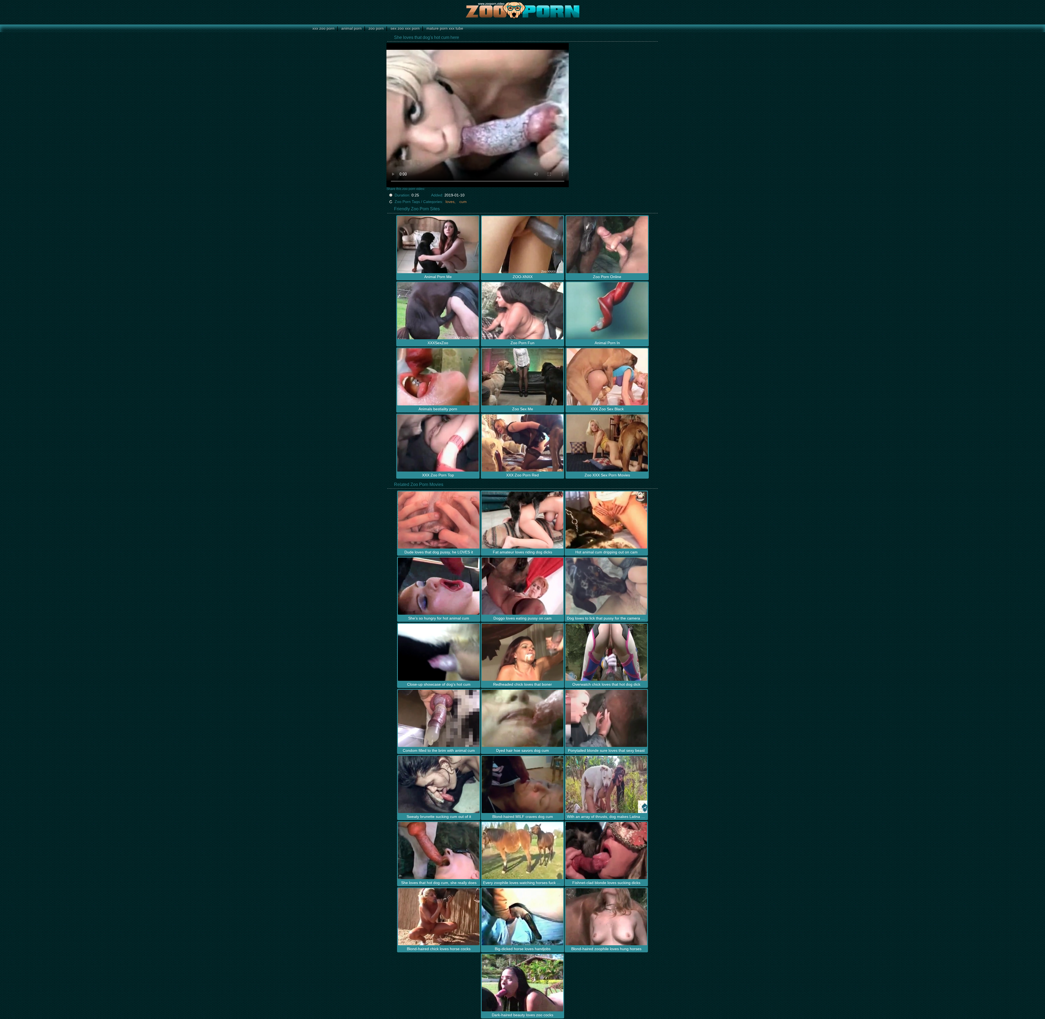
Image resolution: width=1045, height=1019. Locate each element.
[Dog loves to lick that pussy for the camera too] (606, 586)
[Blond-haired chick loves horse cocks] (439, 916)
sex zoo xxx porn (405, 28)
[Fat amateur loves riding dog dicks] (522, 520)
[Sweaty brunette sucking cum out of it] (439, 784)
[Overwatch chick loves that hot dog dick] (606, 652)
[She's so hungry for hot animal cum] (439, 586)
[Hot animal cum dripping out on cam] (606, 520)
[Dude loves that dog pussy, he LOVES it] (439, 520)
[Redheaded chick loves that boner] (522, 652)
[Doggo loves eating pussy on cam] (522, 586)
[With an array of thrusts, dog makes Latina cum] (606, 784)
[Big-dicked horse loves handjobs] (522, 916)
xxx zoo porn (323, 28)
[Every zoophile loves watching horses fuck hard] (522, 850)
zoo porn (376, 28)
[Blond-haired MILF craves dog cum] (522, 784)
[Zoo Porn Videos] (522, 9)
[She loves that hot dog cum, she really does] (439, 850)
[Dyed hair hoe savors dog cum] (522, 718)
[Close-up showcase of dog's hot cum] (439, 652)
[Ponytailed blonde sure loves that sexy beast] (606, 718)
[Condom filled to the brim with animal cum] (439, 718)
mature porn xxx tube (444, 28)
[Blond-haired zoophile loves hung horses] (606, 916)
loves (449, 201)
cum (463, 201)
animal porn (351, 28)
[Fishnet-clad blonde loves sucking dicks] (606, 850)
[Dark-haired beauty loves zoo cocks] (522, 982)
